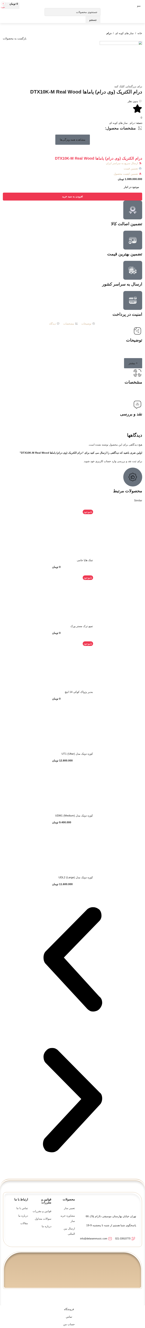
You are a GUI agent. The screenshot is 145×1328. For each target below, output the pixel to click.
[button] (72, 140)
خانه (139, 33)
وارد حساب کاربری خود (103, 461)
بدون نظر (133, 101)
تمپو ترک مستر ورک (81, 626)
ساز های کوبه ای (124, 33)
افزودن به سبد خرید (72, 196)
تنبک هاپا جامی (85, 560)
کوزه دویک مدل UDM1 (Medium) (74, 815)
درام (108, 33)
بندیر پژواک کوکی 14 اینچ (79, 691)
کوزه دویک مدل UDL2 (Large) (76, 877)
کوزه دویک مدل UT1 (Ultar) (77, 753)
